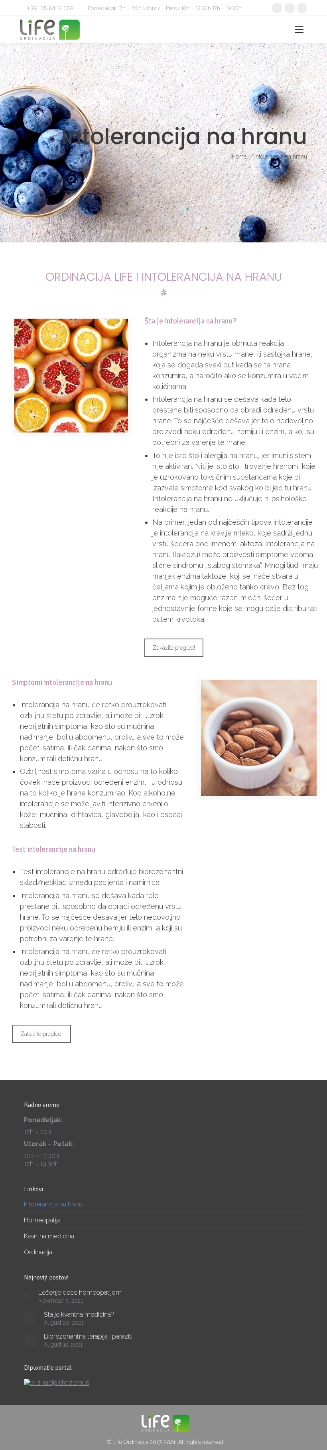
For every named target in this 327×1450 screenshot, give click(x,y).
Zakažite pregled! (174, 648)
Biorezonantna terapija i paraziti (88, 1336)
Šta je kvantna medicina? (79, 1314)
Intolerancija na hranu (54, 1204)
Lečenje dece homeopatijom (80, 1292)
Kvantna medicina (49, 1236)
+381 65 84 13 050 (50, 8)
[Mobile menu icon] (299, 30)
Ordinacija (38, 1252)
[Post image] (27, 1294)
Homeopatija (42, 1220)
